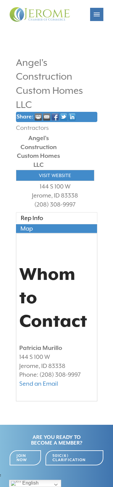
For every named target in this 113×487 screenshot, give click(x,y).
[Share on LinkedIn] (72, 117)
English (30, 482)
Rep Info (32, 218)
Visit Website (55, 175)
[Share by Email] (46, 117)
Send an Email (38, 383)
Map (26, 228)
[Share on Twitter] (63, 117)
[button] (96, 14)
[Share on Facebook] (55, 117)
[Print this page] (38, 117)
